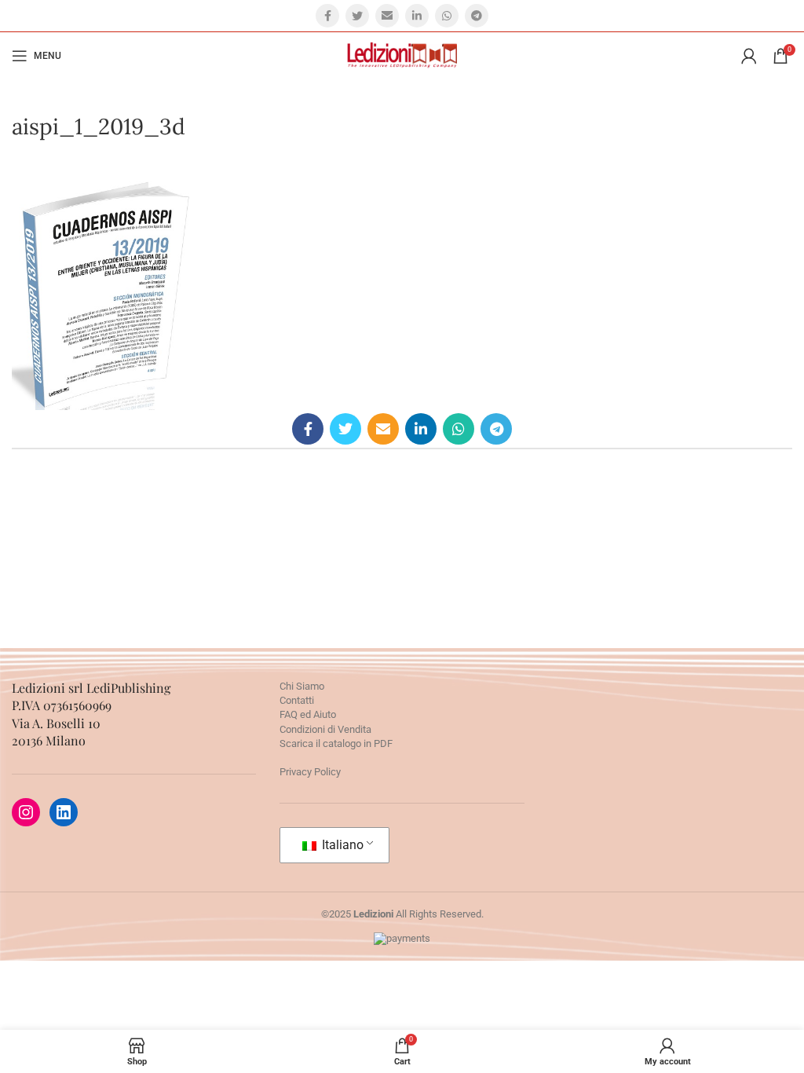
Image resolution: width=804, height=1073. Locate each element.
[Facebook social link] (327, 15)
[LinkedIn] (63, 812)
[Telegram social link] (476, 15)
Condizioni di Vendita (325, 729)
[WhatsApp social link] (447, 15)
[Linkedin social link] (417, 15)
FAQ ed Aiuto (308, 714)
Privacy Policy (310, 772)
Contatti (297, 700)
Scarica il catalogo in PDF (336, 743)
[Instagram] (26, 812)
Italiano (341, 844)
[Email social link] (387, 15)
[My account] (749, 55)
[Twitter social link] (357, 15)
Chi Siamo (302, 686)
